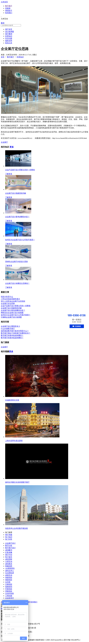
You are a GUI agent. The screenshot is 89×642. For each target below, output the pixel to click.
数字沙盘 (8, 545)
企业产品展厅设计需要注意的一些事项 (15, 306)
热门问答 (8, 539)
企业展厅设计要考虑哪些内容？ (13, 310)
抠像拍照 (8, 566)
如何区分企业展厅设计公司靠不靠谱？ (15, 315)
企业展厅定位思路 (8, 303)
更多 (12, 147)
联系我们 (8, 13)
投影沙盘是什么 (7, 297)
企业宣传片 (9, 598)
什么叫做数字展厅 (8, 328)
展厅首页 (8, 29)
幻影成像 (8, 552)
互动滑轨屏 (9, 573)
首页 (2, 57)
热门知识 (8, 537)
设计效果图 (9, 31)
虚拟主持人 (9, 571)
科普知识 (8, 36)
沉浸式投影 (9, 593)
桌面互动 (8, 575)
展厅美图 (8, 535)
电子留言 (8, 557)
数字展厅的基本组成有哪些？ (12, 335)
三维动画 (8, 596)
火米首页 (4, 2)
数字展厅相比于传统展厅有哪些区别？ (15, 333)
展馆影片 (8, 10)
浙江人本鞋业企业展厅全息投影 (13, 301)
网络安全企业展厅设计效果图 (12, 313)
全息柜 (7, 582)
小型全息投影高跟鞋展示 (10, 299)
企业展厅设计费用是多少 (10, 326)
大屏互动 (8, 561)
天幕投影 (8, 584)
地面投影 (8, 577)
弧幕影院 (8, 586)
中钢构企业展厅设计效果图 (11, 317)
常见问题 (8, 38)
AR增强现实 (10, 568)
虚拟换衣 (8, 564)
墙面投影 (8, 580)
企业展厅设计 (10, 543)
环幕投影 (8, 589)
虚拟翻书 (8, 550)
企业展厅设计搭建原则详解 (11, 308)
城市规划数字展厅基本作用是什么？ (15, 331)
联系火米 (8, 43)
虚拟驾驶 (8, 559)
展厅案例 (8, 34)
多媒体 (7, 8)
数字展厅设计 (10, 548)
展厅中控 (8, 555)
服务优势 (8, 41)
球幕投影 (8, 591)
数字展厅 (8, 6)
